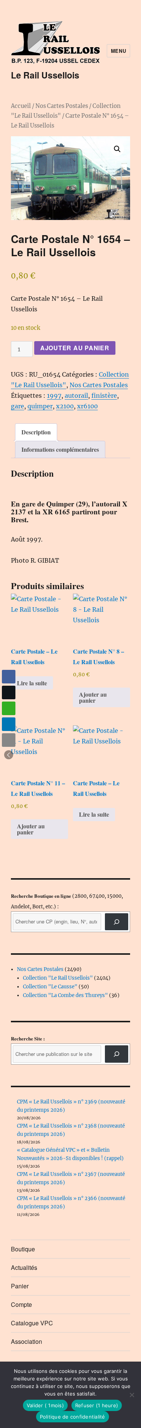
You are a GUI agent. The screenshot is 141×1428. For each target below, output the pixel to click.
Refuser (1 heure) (96, 1405)
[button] (117, 149)
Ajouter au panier (74, 347)
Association (26, 1341)
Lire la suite (32, 683)
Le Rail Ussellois (45, 75)
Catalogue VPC (32, 1323)
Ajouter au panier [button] (93, 697)
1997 (54, 395)
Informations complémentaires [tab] (60, 449)
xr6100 (87, 406)
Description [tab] (36, 432)
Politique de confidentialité (72, 1417)
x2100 (65, 406)
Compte (21, 1304)
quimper (40, 406)
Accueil (21, 106)
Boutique (23, 1249)
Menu (118, 50)
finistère (104, 395)
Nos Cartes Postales (61, 106)
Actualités (24, 1267)
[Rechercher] (117, 1053)
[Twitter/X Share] (8, 692)
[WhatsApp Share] (8, 708)
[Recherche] (117, 921)
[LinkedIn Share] (8, 724)
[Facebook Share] (8, 676)
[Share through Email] (8, 740)
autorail (76, 395)
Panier (20, 1286)
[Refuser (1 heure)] (131, 1395)
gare (17, 406)
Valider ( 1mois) (45, 1405)
